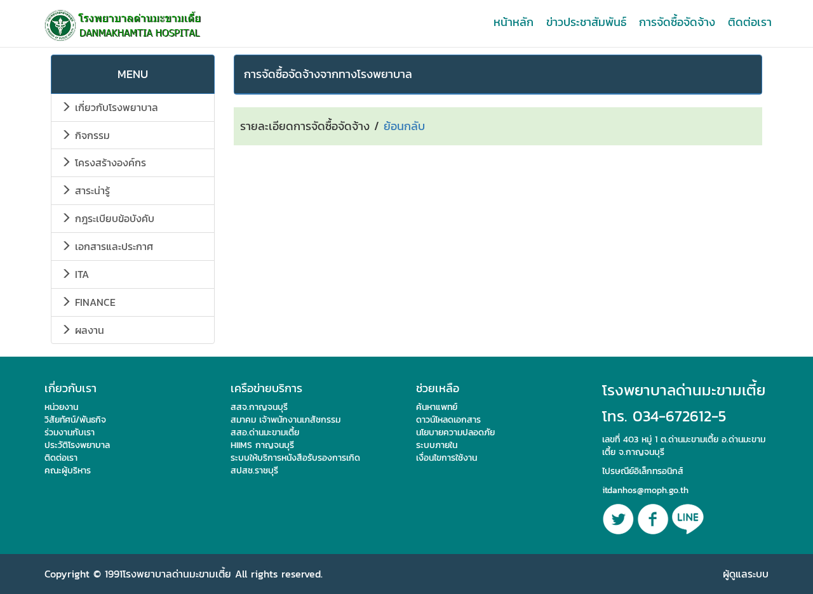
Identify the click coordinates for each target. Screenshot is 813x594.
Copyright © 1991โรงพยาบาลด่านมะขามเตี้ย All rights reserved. (183, 573)
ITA (80, 274)
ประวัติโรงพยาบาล (77, 445)
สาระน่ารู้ (90, 190)
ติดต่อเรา (750, 21)
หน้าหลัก (514, 21)
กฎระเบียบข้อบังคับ (112, 218)
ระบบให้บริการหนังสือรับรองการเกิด (295, 458)
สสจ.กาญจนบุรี (259, 407)
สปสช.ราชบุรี (254, 470)
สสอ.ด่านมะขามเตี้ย (265, 432)
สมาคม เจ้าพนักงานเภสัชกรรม (285, 419)
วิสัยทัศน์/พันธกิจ (75, 419)
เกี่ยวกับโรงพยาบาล (114, 107)
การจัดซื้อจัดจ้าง (677, 21)
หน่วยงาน (61, 407)
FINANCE (93, 302)
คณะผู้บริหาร (67, 470)
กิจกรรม (90, 135)
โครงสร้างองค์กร (108, 162)
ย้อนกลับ (404, 126)
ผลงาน (87, 330)
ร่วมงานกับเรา (69, 432)
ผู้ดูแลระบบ (746, 573)
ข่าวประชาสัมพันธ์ (586, 21)
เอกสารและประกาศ (112, 246)
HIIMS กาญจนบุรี (262, 445)
